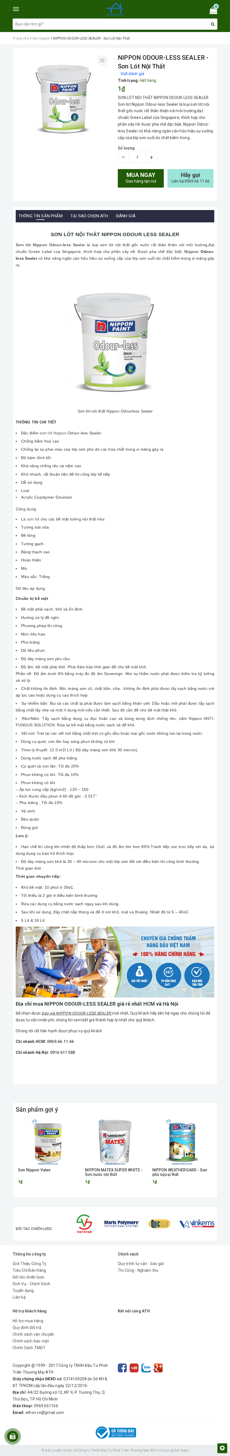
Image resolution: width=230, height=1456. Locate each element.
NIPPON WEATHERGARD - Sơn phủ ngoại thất (179, 1172)
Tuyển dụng (23, 1290)
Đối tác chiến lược (29, 1277)
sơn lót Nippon (53, 433)
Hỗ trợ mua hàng (28, 1321)
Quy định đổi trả (27, 1327)
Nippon (191, 251)
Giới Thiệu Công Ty (30, 1263)
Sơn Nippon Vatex (34, 1170)
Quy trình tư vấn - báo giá (141, 1263)
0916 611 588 (62, 1052)
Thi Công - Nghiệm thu (138, 1270)
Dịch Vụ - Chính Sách (31, 1284)
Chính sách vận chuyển (33, 1334)
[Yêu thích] (102, 60)
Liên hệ (19, 1297)
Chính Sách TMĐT (29, 1348)
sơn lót (33, 519)
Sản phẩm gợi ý (37, 1109)
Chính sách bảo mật (31, 1341)
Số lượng (126, 148)
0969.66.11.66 (60, 1041)
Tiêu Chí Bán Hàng (29, 1270)
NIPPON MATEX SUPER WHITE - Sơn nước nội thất (113, 1172)
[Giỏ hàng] (211, 11)
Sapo (184, 1450)
